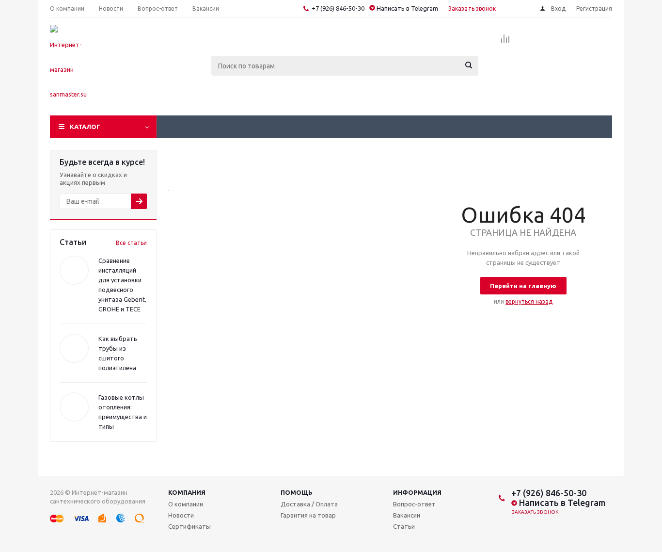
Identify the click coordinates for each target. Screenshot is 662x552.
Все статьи (131, 243)
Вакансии (406, 515)
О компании (185, 504)
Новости (181, 515)
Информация (417, 492)
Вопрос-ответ (414, 504)
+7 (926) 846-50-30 (338, 8)
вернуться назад (528, 301)
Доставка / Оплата (309, 504)
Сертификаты (189, 526)
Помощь (297, 492)
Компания (186, 492)
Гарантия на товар (308, 515)
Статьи (404, 526)
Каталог (85, 126)
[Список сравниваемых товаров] (505, 41)
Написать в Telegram (406, 8)
